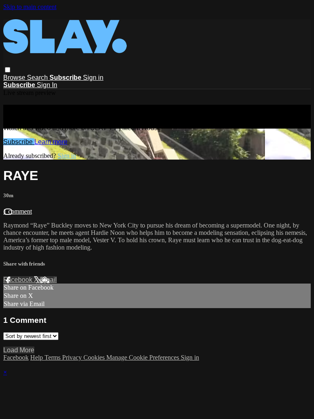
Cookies (94, 357)
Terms (53, 357)
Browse (15, 77)
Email (48, 279)
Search (38, 77)
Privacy (72, 357)
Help (37, 357)
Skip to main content (29, 6)
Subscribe (18, 141)
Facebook (18, 279)
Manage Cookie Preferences (143, 357)
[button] (7, 69)
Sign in (93, 77)
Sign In (47, 84)
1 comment (17, 211)
